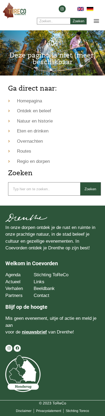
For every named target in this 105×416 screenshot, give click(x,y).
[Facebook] (17, 348)
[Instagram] (62, 8)
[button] (96, 20)
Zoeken (78, 21)
